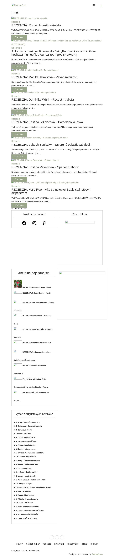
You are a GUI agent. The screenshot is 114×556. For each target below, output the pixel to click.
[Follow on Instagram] (57, 537)
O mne (84, 544)
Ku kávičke (59, 544)
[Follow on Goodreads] (62, 537)
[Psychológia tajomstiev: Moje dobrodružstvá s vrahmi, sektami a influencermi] (18, 379)
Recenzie (15, 22)
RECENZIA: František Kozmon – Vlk (37, 343)
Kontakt (94, 544)
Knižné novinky (33, 544)
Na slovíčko (16, 48)
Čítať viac (19, 37)
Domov (19, 544)
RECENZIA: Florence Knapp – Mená (37, 288)
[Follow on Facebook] (52, 537)
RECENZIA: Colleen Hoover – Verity (37, 293)
